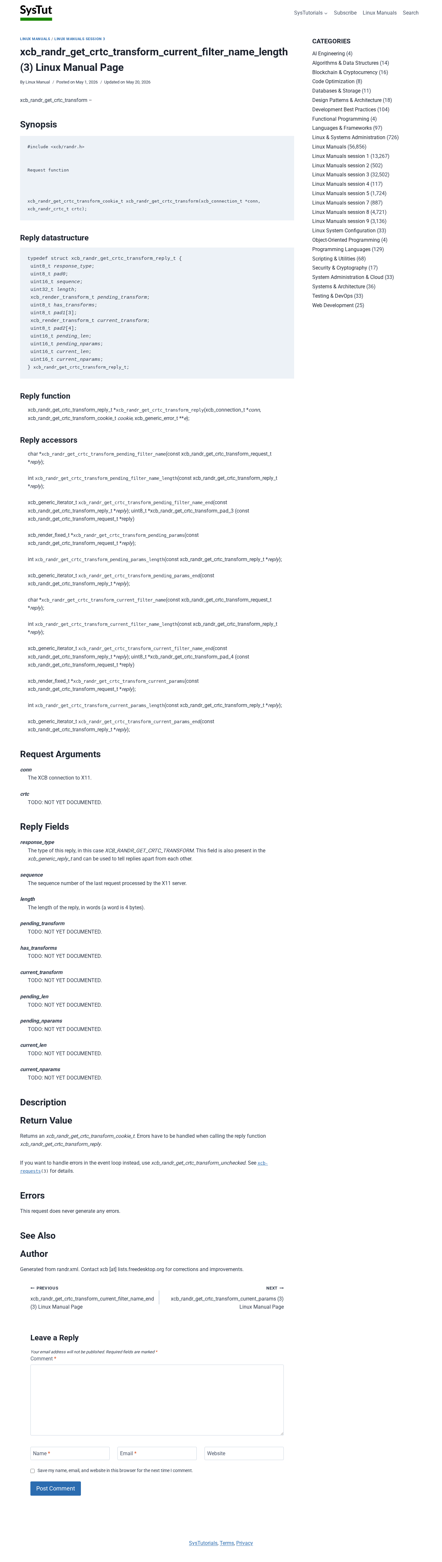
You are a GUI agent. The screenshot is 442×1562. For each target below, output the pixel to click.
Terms (227, 1543)
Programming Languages (341, 249)
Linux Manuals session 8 (340, 212)
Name (41, 1453)
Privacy (244, 1543)
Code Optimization (333, 81)
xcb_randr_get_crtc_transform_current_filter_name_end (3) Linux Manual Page (92, 1298)
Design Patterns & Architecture (346, 100)
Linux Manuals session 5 (340, 193)
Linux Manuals (380, 13)
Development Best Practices (344, 109)
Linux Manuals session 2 (340, 165)
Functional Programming (340, 119)
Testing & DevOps (332, 296)
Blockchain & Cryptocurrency (345, 72)
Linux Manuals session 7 (340, 203)
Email (128, 1453)
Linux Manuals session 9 (340, 221)
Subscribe (345, 13)
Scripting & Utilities (333, 259)
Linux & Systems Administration (348, 137)
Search (411, 13)
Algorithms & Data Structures (345, 63)
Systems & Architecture (338, 286)
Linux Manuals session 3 (79, 39)
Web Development (333, 305)
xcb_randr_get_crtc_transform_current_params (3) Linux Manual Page (227, 1298)
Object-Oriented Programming (346, 240)
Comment (43, 1359)
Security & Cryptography (339, 268)
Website (216, 1453)
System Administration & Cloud (347, 277)
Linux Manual (38, 82)
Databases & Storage (336, 91)
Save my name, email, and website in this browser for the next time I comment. (115, 1470)
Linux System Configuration (344, 230)
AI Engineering (328, 53)
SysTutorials (203, 1543)
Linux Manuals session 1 (340, 156)
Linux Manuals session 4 (340, 184)
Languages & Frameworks (342, 128)
